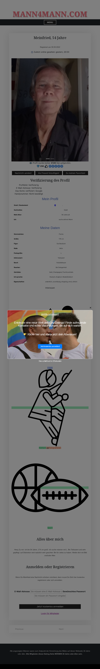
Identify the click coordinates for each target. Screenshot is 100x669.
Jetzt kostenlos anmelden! (50, 346)
